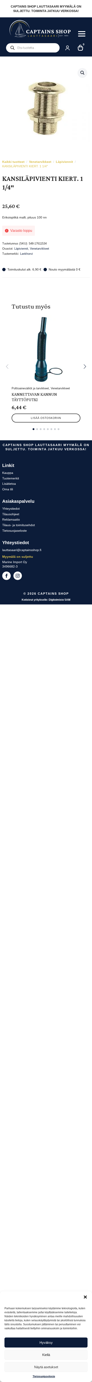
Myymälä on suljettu (17, 556)
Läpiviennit (64, 162)
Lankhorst (26, 253)
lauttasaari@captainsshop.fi (21, 550)
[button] (85, 1297)
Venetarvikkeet (40, 162)
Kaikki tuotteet (13, 162)
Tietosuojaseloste (44, 1376)
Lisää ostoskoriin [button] (46, 418)
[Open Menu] (81, 33)
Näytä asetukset (46, 1367)
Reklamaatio (11, 519)
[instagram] (17, 576)
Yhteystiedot (11, 508)
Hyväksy (46, 1342)
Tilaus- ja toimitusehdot (18, 525)
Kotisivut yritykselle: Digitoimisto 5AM (46, 599)
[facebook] (6, 576)
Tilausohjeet (10, 514)
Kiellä (46, 1355)
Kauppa (7, 473)
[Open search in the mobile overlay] (32, 47)
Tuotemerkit (10, 478)
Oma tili (7, 489)
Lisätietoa (9, 483)
